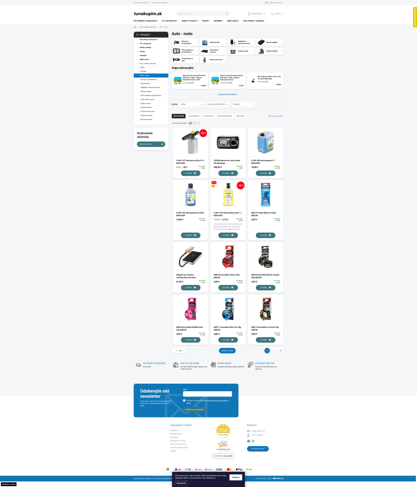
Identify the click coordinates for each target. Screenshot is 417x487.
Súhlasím (236, 477)
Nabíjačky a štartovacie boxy (150, 87)
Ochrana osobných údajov (179, 447)
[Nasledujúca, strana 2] (274, 350)
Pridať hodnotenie (145, 144)
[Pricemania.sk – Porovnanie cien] (223, 445)
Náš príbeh (174, 430)
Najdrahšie (208, 116)
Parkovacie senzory (147, 99)
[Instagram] (253, 440)
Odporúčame (178, 116)
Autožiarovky (145, 83)
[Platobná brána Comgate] (208, 469)
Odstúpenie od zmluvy (178, 441)
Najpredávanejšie (224, 116)
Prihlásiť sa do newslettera (194, 409)
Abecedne (240, 116)
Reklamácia (174, 437)
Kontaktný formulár (258, 449)
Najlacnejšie (193, 116)
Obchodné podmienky (141, 2)
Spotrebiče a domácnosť (148, 39)
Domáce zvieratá (146, 119)
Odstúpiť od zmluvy (9, 484)
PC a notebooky (145, 43)
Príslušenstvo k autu (148, 111)
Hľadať (227, 14)
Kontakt (173, 451)
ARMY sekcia (144, 59)
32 (281, 351)
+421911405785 (257, 435)
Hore (180, 350)
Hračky (142, 51)
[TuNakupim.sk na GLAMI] (223, 456)
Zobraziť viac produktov (227, 94)
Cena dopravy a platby (159, 2)
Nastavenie (181, 483)
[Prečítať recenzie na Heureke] (223, 431)
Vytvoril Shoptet (261, 478)
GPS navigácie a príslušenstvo (151, 95)
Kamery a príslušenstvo (149, 79)
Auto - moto (144, 75)
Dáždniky (143, 55)
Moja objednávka (176, 434)
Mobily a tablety (145, 47)
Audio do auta (145, 103)
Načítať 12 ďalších (227, 350)
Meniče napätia (146, 91)
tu (214, 478)
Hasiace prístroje (146, 115)
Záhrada (143, 71)
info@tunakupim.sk (258, 431)
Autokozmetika (146, 107)
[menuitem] (147, 21)
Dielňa (142, 67)
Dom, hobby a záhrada (148, 63)
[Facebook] (248, 440)
